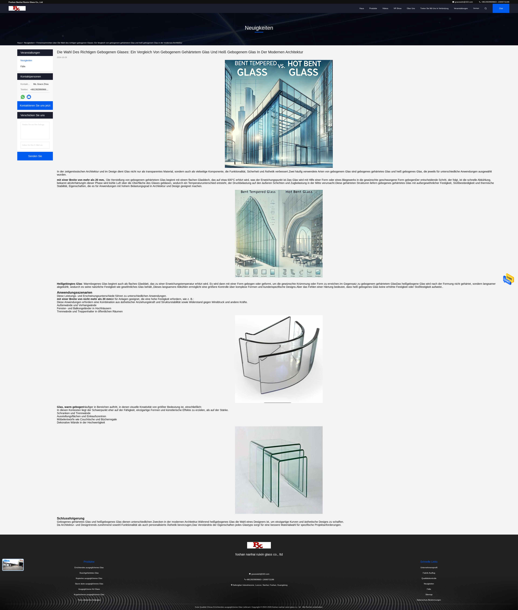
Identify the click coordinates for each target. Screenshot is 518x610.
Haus (361, 8)
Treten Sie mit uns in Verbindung (434, 8)
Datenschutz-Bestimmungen (429, 600)
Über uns (411, 8)
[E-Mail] (29, 97)
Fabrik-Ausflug (429, 573)
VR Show (397, 8)
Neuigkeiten (29, 43)
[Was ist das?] (22, 97)
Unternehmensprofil (428, 567)
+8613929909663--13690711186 (495, 2)
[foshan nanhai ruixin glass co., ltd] (17, 8)
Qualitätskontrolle (429, 578)
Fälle (429, 589)
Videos (385, 8)
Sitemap (428, 594)
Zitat (501, 8)
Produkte (373, 8)
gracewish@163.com (464, 2)
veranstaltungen (461, 8)
